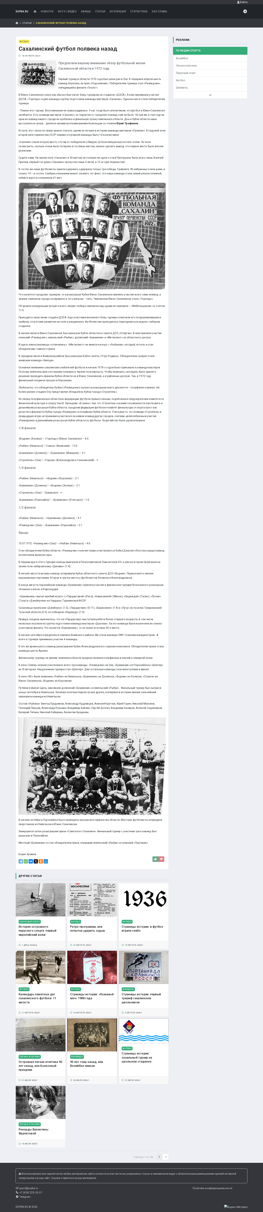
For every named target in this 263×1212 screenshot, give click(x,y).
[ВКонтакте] (31, 861)
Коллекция (118, 11)
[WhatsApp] (26, 861)
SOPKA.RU (22, 11)
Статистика (139, 11)
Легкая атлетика (186, 65)
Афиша (86, 11)
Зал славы (159, 11)
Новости (47, 11)
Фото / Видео (67, 11)
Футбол (180, 80)
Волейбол (182, 58)
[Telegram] (21, 861)
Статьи (100, 11)
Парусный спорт (186, 73)
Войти (243, 2)
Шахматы (182, 87)
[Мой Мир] (46, 861)
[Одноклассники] (41, 861)
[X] (36, 861)
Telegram (25, 1196)
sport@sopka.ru (28, 1188)
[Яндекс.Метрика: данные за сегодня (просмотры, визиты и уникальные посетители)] (235, 1207)
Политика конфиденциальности (212, 1188)
